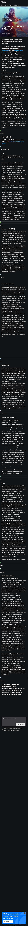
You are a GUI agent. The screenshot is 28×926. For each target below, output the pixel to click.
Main (2, 5)
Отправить (20, 724)
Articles (11, 5)
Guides (16, 5)
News (6, 5)
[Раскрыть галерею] (14, 131)
